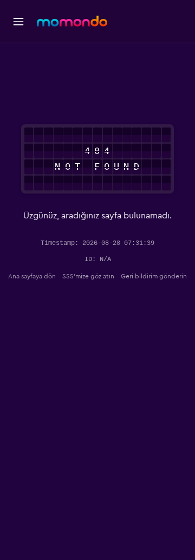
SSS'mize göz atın (88, 276)
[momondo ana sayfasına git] (72, 21)
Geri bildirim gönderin (154, 276)
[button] (18, 22)
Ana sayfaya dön (32, 276)
